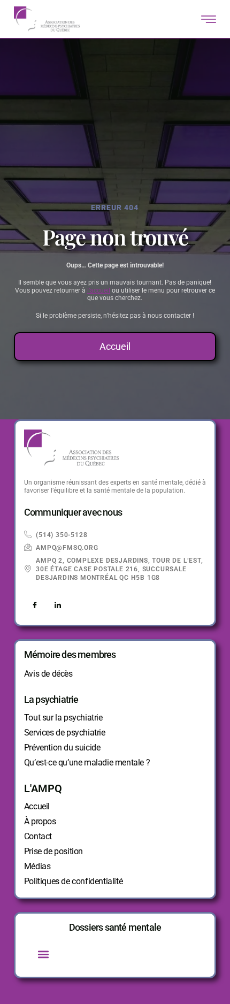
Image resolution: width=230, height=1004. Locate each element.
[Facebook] (35, 605)
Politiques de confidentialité (73, 881)
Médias (37, 866)
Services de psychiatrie (64, 732)
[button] (43, 954)
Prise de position (53, 851)
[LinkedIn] (58, 605)
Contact (38, 836)
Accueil (37, 806)
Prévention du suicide (62, 747)
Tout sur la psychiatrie (63, 717)
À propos (40, 821)
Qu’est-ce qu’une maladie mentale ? (87, 762)
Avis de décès (48, 674)
